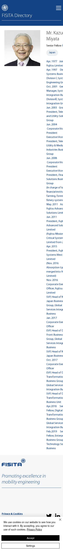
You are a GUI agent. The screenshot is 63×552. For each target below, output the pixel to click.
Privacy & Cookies (12, 514)
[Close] (58, 521)
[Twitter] (49, 516)
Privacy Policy (34, 529)
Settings (30, 545)
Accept (30, 538)
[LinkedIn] (57, 516)
